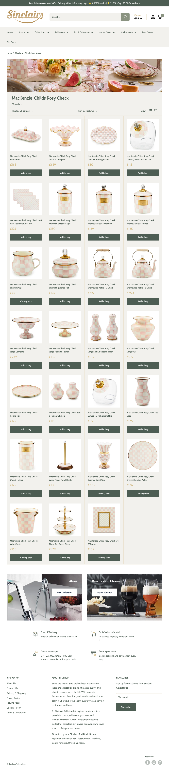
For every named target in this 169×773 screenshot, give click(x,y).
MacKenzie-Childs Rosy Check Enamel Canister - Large (62, 222)
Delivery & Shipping (16, 693)
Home (9, 53)
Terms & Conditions (16, 712)
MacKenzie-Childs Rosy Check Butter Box (23, 158)
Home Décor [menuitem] (105, 32)
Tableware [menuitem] (60, 32)
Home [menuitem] (10, 32)
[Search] (125, 17)
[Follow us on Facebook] (147, 762)
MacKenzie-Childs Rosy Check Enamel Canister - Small (140, 222)
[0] (160, 17)
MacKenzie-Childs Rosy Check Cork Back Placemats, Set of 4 (26, 222)
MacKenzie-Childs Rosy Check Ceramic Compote (62, 158)
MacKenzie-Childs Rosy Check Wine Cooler (23, 542)
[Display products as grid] (150, 110)
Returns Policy (13, 702)
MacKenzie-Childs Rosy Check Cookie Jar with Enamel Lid (140, 158)
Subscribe (126, 707)
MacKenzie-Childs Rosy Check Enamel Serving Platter (140, 478)
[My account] (153, 17)
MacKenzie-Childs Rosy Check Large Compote (23, 350)
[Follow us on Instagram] (154, 762)
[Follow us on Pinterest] (160, 762)
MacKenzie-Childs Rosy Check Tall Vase (142, 414)
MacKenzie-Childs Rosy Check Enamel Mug (23, 286)
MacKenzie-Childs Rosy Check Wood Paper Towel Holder (62, 478)
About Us (11, 683)
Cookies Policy (14, 707)
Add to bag (26, 173)
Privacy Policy (13, 698)
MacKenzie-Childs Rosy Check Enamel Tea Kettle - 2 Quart (101, 286)
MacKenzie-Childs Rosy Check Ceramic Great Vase (101, 478)
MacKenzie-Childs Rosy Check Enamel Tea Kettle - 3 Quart (140, 286)
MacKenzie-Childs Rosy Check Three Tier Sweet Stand (62, 542)
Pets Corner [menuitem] (147, 32)
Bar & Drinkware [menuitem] (81, 32)
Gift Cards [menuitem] (11, 42)
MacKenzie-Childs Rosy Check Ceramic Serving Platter (101, 158)
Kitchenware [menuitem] (127, 32)
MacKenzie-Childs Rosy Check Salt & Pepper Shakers (64, 414)
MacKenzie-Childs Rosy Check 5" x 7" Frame (103, 542)
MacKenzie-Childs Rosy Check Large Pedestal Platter (62, 350)
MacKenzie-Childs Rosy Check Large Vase (140, 350)
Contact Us (12, 688)
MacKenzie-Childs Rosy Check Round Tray (23, 414)
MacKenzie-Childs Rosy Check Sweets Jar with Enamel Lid (101, 414)
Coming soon (26, 301)
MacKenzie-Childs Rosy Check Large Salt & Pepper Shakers (101, 350)
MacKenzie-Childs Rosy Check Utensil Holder (23, 478)
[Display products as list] (155, 110)
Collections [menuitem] (40, 32)
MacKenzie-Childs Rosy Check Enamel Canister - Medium (101, 222)
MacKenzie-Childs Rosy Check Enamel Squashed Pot (62, 286)
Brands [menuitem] (21, 32)
